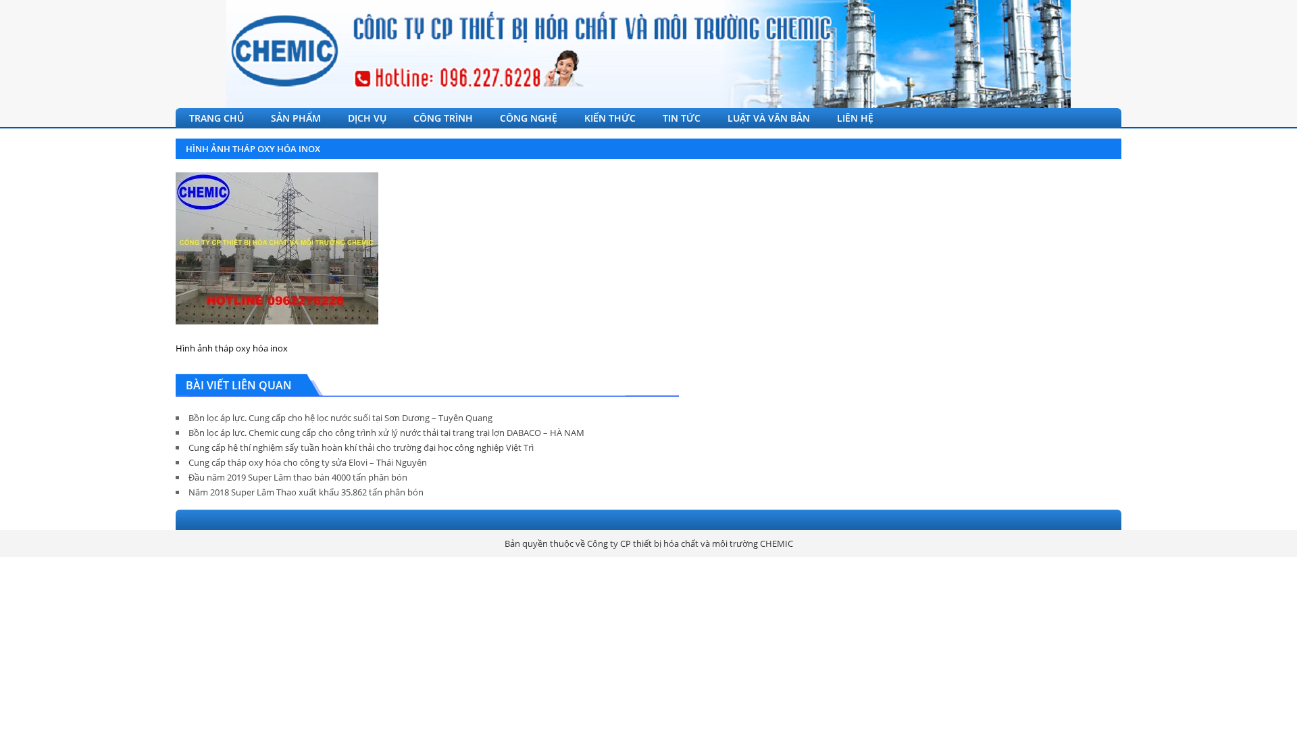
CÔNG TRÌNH (443, 118)
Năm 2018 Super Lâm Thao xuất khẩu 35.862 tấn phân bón (306, 492)
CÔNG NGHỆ (528, 118)
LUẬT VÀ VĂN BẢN (769, 118)
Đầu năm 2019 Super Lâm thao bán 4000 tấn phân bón (297, 477)
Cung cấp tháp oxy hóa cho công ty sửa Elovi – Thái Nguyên (307, 462)
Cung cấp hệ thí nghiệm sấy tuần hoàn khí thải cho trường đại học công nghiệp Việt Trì (361, 447)
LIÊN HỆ (855, 118)
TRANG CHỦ (216, 118)
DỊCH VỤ (367, 118)
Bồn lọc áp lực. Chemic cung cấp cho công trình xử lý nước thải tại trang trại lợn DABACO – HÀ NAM (386, 433)
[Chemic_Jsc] (648, 54)
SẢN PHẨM (296, 118)
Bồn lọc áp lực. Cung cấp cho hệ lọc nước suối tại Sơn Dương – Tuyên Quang (340, 418)
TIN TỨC (682, 118)
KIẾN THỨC (610, 118)
